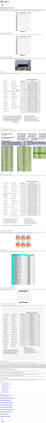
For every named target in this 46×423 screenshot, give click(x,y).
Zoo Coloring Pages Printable (5, 390)
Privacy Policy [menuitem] (3, 5)
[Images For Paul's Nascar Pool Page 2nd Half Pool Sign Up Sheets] (23, 101)
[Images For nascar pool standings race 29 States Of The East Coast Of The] (23, 270)
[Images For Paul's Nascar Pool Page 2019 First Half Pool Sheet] (23, 203)
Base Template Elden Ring (4, 391)
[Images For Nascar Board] (23, 65)
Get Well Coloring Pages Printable (6, 407)
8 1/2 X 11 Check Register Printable (6, 402)
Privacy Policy (3, 421)
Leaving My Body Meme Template (6, 404)
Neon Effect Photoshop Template (6, 411)
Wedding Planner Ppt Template (5, 389)
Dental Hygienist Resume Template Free (7, 397)
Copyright (3, 420)
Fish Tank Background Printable (5, 382)
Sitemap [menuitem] (2, 6)
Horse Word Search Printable (5, 400)
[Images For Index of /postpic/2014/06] (23, 241)
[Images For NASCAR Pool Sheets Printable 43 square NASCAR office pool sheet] (23, 297)
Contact (2, 419)
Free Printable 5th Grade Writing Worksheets (6, 383)
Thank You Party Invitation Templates (7, 409)
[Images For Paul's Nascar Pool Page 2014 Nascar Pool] (23, 333)
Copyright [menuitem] (3, 4)
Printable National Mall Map (5, 416)
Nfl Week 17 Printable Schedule (5, 395)
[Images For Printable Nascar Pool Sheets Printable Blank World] (23, 22)
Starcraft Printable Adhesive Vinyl (5, 388)
